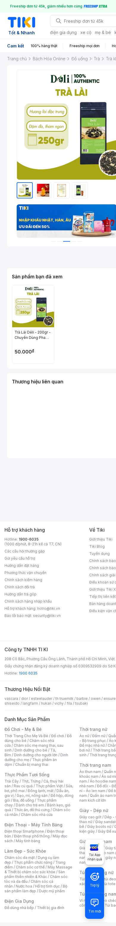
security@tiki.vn (47, 615)
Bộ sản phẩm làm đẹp (35, 888)
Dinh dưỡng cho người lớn (35, 755)
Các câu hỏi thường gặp (24, 551)
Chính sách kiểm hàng (23, 580)
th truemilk (64, 698)
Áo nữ (84, 736)
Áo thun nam (90, 771)
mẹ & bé (103, 32)
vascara (11, 698)
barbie (82, 698)
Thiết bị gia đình (50, 907)
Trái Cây (11, 781)
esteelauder (41, 698)
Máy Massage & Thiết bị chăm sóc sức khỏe (38, 869)
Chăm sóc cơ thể (30, 867)
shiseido (12, 703)
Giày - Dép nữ (93, 810)
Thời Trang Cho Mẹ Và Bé (26, 736)
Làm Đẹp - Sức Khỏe (25, 851)
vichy (59, 703)
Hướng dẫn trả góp (20, 594)
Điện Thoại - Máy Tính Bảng (33, 824)
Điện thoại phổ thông (32, 836)
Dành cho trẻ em (30, 805)
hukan (46, 703)
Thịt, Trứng (31, 781)
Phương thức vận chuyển (25, 572)
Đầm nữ (98, 736)
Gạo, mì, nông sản (32, 795)
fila (69, 703)
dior (24, 698)
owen (96, 698)
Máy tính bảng (28, 841)
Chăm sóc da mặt (19, 857)
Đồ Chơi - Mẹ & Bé (23, 729)
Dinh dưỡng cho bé (31, 750)
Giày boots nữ (99, 826)
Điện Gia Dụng (19, 901)
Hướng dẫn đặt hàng (21, 565)
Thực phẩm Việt (49, 786)
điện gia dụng (63, 32)
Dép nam (106, 853)
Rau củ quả (23, 786)
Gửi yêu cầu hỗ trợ (19, 558)
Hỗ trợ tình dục (47, 886)
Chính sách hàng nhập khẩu (28, 601)
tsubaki (81, 703)
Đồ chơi (57, 736)
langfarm (30, 703)
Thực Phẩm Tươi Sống (26, 774)
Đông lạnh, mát (41, 790)
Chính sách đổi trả (19, 587)
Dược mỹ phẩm (52, 891)
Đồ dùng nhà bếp (19, 907)
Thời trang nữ (93, 729)
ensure (110, 698)
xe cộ (85, 32)
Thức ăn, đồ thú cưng (32, 810)
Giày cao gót (90, 817)
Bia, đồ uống (23, 800)
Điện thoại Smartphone (24, 831)
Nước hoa (24, 886)
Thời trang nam (95, 765)
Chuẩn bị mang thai (31, 764)
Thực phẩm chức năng (33, 862)
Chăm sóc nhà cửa (37, 814)
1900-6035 (29, 539)
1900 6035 (28, 673)
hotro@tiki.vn (48, 608)
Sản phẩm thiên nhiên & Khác (34, 874)
